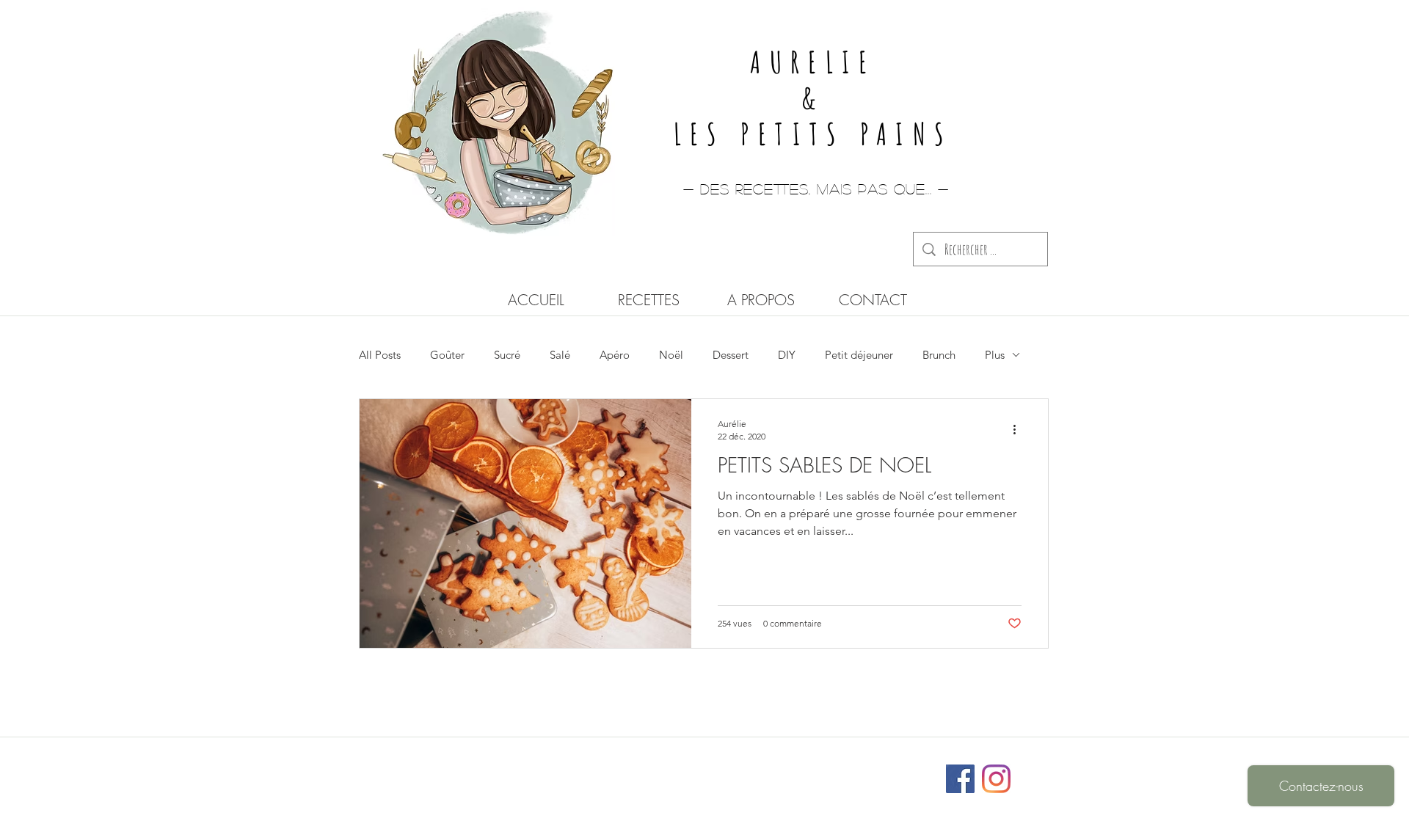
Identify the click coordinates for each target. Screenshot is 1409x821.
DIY (786, 355)
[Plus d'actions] (1019, 429)
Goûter (447, 355)
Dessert (731, 355)
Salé (560, 355)
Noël (671, 355)
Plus (995, 355)
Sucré (507, 355)
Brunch (938, 355)
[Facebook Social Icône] (960, 779)
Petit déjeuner (859, 355)
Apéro (615, 355)
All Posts (380, 355)
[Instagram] (996, 779)
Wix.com (802, 772)
